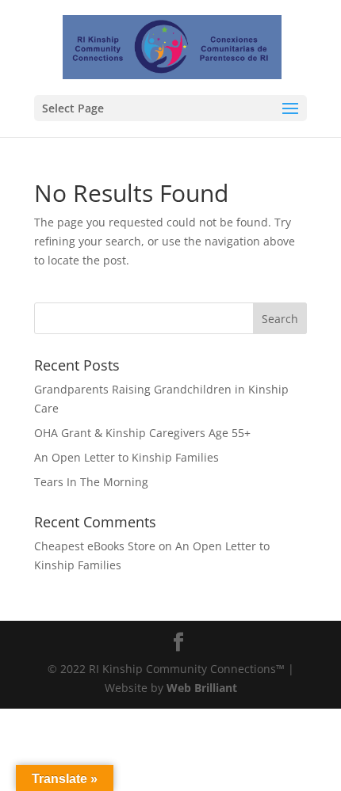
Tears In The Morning (91, 481)
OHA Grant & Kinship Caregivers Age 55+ (142, 432)
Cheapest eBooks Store (94, 545)
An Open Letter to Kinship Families (126, 457)
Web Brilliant (202, 687)
